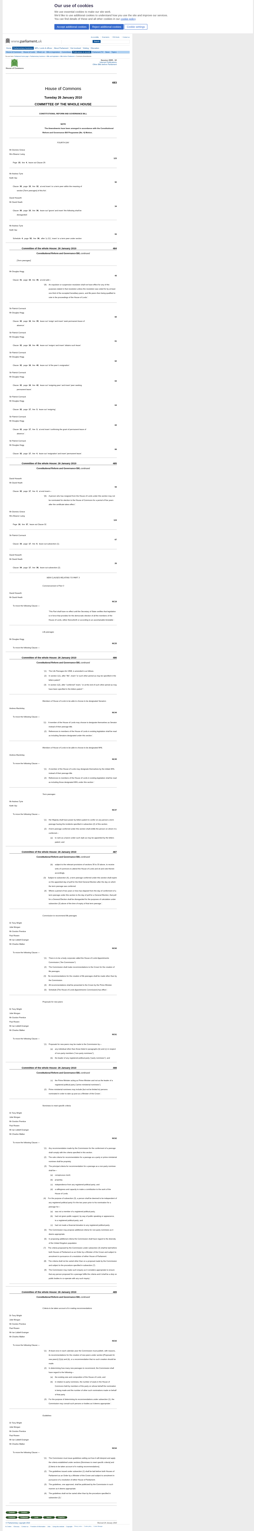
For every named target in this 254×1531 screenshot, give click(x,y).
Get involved (75, 48)
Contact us (126, 37)
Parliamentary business (23, 48)
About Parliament (61, 48)
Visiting (86, 48)
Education (95, 48)
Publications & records (81, 52)
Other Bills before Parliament (105, 64)
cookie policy (128, 18)
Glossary (16, 1526)
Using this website (58, 1526)
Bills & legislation (53, 52)
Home (8, 48)
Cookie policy (88, 1526)
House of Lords (29, 52)
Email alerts (105, 37)
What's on (41, 52)
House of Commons (13, 52)
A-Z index (8, 1526)
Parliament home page (21, 56)
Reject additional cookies (106, 26)
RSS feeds (116, 37)
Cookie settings (136, 26)
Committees (66, 52)
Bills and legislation (53, 56)
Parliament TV (97, 52)
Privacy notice (78, 1526)
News (107, 52)
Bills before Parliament (67, 56)
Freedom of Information (37, 1526)
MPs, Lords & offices (43, 48)
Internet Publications (108, 62)
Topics (114, 52)
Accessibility (95, 37)
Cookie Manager (98, 1526)
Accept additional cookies (72, 26)
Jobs (49, 1526)
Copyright (69, 1526)
